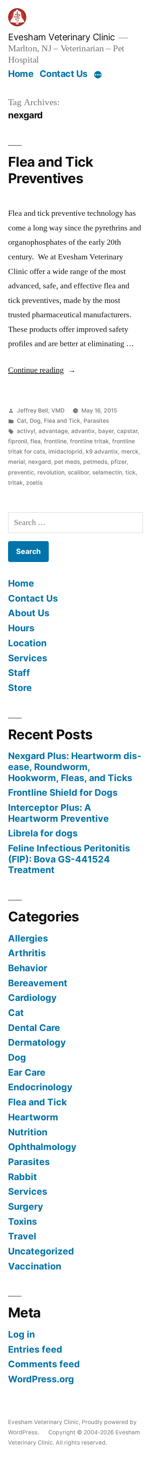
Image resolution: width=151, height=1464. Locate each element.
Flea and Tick (62, 420)
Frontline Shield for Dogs (63, 792)
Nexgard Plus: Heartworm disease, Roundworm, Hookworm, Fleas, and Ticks (74, 766)
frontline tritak (89, 441)
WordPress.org (41, 1379)
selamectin (107, 472)
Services (27, 657)
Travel (22, 1236)
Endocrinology (40, 1087)
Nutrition (27, 1132)
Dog (35, 420)
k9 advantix (102, 451)
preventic (21, 472)
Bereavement (37, 982)
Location (27, 642)
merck (130, 451)
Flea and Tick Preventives (50, 170)
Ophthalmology (42, 1146)
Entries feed (35, 1349)
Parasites (96, 420)
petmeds (95, 461)
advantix (83, 431)
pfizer (118, 461)
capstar (127, 431)
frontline (55, 441)
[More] (97, 75)
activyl (26, 431)
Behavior (27, 967)
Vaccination (34, 1266)
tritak (15, 482)
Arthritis (27, 952)
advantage (53, 431)
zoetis (34, 482)
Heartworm (33, 1117)
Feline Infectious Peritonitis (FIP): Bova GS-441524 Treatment (69, 859)
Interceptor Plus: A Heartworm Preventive (58, 813)
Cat (21, 420)
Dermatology (37, 1042)
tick (130, 472)
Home (20, 73)
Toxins (22, 1221)
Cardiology (32, 997)
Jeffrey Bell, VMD (41, 410)
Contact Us (64, 73)
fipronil (17, 441)
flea (35, 441)
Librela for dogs (43, 833)
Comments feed (44, 1363)
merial (16, 461)
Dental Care (34, 1027)
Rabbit (22, 1176)
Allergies (28, 938)
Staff (19, 672)
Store (20, 687)
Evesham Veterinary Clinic (61, 37)
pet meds (67, 461)
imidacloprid (65, 451)
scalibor (78, 472)
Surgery (25, 1206)
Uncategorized (41, 1251)
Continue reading (42, 370)
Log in (21, 1334)
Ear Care (26, 1072)
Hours (21, 627)
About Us (28, 612)
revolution (51, 472)
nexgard (39, 461)
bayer (106, 431)
